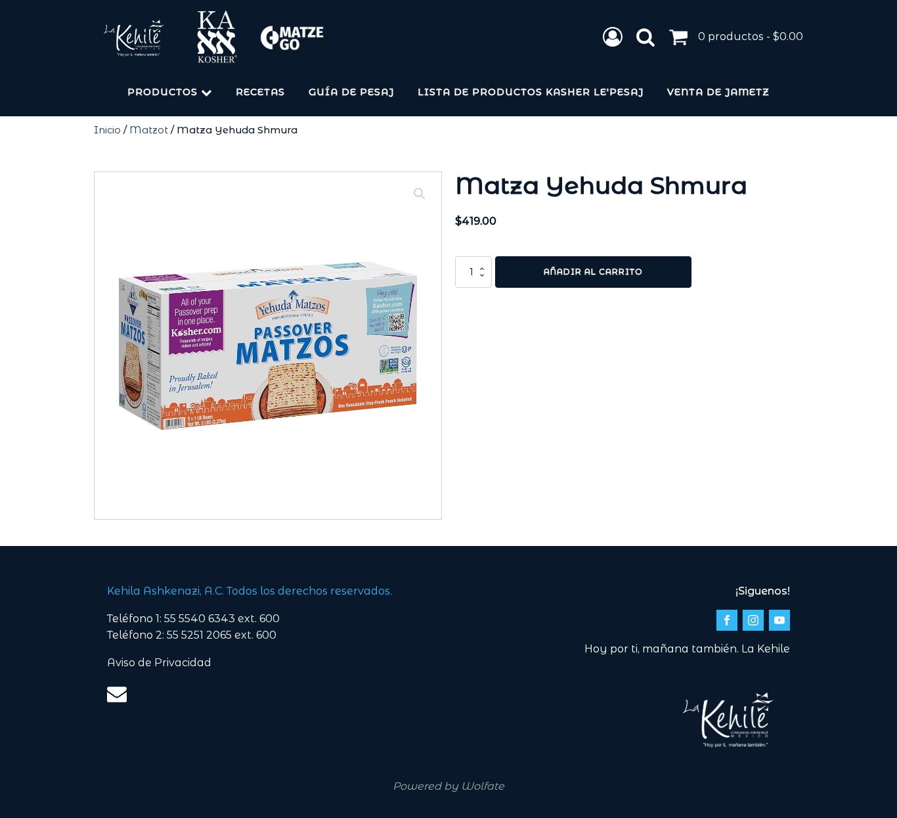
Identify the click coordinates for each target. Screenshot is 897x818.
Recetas (260, 92)
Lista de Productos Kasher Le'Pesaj (531, 92)
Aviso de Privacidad (159, 662)
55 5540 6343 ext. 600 (222, 618)
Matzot (148, 130)
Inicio (107, 130)
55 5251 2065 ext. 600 (221, 635)
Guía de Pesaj (351, 92)
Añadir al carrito (593, 272)
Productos (162, 92)
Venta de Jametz (718, 92)
